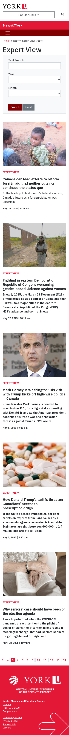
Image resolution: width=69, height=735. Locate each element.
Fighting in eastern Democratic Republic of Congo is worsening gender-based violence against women (34, 284)
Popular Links (27, 15)
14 (64, 660)
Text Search (16, 60)
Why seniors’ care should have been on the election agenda (34, 611)
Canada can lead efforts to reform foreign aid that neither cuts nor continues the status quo (31, 183)
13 (58, 660)
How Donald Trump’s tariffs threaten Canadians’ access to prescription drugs (33, 503)
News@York (12, 25)
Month (12, 88)
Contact (7, 704)
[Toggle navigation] (7, 33)
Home (6, 40)
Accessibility (9, 724)
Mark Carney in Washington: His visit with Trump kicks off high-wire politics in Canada (34, 394)
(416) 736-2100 (11, 707)
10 (38, 660)
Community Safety (12, 717)
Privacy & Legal (10, 720)
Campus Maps (10, 711)
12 (51, 660)
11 (45, 660)
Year (11, 74)
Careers (7, 727)
